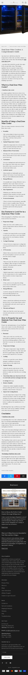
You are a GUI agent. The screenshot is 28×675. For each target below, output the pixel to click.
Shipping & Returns (7, 608)
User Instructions (6, 590)
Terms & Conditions (7, 606)
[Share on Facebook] (5, 476)
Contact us (4, 603)
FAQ (3, 613)
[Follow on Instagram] (6, 663)
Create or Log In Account (8, 595)
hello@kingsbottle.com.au (12, 630)
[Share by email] (23, 476)
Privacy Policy (5, 583)
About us (4, 585)
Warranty (4, 611)
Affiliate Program (6, 593)
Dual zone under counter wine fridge (17, 46)
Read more (5, 527)
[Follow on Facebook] (2, 663)
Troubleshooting (6, 616)
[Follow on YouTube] (10, 663)
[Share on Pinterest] (17, 476)
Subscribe (7, 657)
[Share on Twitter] (11, 476)
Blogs (3, 588)
